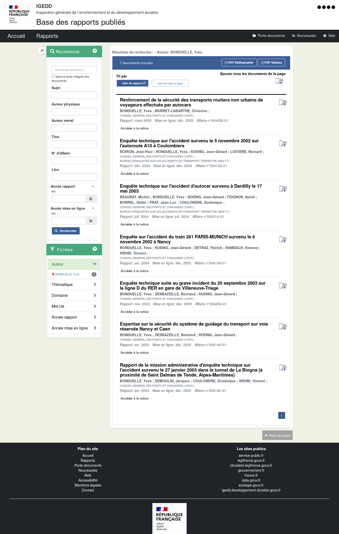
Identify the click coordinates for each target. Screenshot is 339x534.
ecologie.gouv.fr (251, 485)
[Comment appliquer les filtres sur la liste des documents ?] (95, 249)
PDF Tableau (273, 62)
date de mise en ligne (170, 83)
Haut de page (279, 435)
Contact (88, 489)
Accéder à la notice (134, 128)
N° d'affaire (61, 153)
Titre (55, 136)
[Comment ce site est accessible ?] (319, 7)
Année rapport (64, 317)
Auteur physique (66, 104)
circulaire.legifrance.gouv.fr (251, 465)
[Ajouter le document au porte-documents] (283, 103)
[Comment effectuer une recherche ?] (95, 51)
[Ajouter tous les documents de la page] (279, 81)
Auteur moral (62, 120)
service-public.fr (251, 455)
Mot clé (58, 306)
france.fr (251, 475)
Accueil (88, 455)
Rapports (88, 460)
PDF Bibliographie (240, 62)
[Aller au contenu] (324, 7)
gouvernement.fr (251, 470)
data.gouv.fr (251, 480)
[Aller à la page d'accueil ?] (333, 7)
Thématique (62, 284)
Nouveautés (87, 470)
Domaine (60, 295)
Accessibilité (88, 480)
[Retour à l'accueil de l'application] (169, 518)
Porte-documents (88, 465)
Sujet (56, 87)
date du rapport (132, 83)
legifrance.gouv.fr (251, 460)
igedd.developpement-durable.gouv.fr (251, 489)
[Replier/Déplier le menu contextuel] (42, 50)
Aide (87, 475)
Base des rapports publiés (81, 21)
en (54, 191)
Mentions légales (88, 485)
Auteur (57, 264)
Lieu (55, 169)
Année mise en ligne (70, 328)
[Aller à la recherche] (329, 7)
